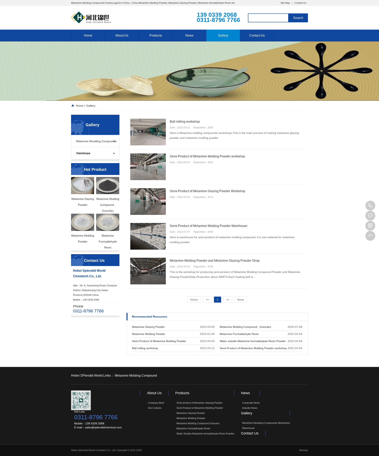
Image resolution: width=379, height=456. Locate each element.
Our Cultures (155, 408)
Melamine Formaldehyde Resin (239, 334)
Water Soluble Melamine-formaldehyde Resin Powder (205, 433)
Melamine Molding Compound (136, 375)
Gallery (223, 35)
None (240, 299)
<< (207, 299)
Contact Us (300, 3)
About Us (121, 35)
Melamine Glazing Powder (148, 326)
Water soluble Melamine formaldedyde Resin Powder (253, 341)
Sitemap (303, 450)
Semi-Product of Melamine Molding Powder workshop (253, 348)
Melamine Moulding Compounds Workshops (96, 143)
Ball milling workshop (145, 348)
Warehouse (83, 153)
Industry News (249, 408)
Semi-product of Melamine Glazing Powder (199, 402)
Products (155, 35)
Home (88, 35)
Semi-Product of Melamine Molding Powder (159, 341)
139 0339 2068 (370, 206)
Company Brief (156, 402)
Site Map (285, 3)
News (189, 35)
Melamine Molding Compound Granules (198, 423)
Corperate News (251, 402)
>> (227, 299)
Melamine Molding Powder (148, 334)
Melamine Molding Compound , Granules (245, 326)
